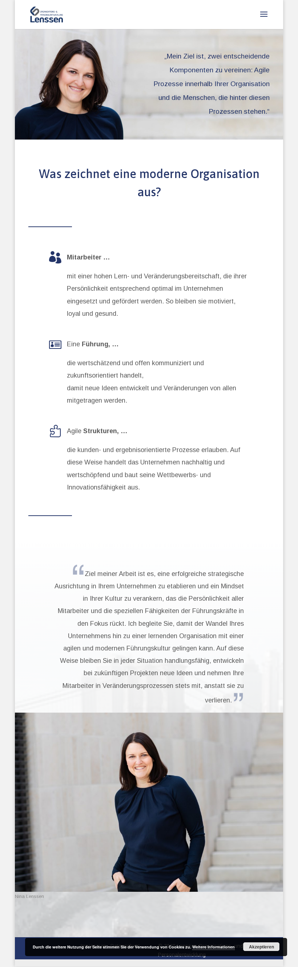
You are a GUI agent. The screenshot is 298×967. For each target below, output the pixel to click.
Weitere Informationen (213, 947)
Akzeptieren (261, 946)
